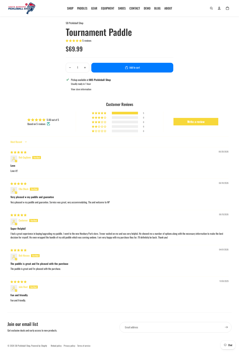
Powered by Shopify (39, 345)
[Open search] (211, 8)
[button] (74, 40)
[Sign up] (226, 327)
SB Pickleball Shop (22, 345)
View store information (81, 89)
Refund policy (56, 345)
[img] (18, 152)
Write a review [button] (196, 121)
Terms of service (83, 345)
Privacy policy (69, 345)
